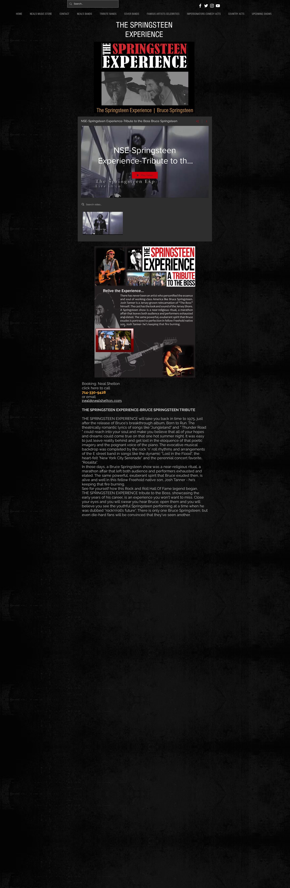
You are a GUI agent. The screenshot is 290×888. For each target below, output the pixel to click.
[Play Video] (102, 223)
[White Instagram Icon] (211, 5)
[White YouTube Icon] (217, 5)
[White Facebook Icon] (200, 5)
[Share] (197, 121)
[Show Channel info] (205, 121)
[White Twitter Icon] (206, 5)
